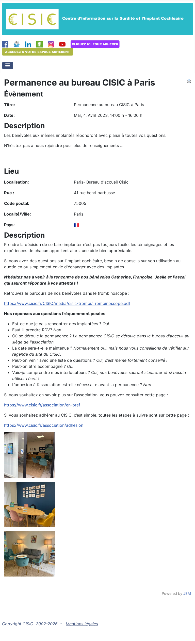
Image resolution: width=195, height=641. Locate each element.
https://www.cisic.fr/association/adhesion (43, 425)
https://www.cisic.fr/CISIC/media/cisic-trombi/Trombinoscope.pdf (67, 303)
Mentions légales (82, 623)
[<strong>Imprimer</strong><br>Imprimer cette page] (189, 80)
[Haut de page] (186, 631)
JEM (187, 593)
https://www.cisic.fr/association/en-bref (42, 404)
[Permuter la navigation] (7, 65)
